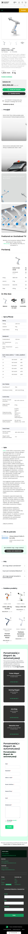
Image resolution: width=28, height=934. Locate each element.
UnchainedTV (18, 884)
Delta (4, 451)
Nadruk (23, 929)
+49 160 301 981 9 (14, 682)
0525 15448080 (4, 861)
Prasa (16, 881)
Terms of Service (17, 844)
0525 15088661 (5, 853)
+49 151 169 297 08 (14, 717)
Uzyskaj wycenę (15, 93)
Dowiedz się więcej (8, 104)
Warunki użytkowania (7, 929)
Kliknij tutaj (6, 244)
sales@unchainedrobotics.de (9, 855)
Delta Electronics (5, 48)
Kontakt (23, 10)
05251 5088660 (4, 868)
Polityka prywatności (16, 929)
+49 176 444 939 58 (14, 734)
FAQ (15, 879)
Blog (16, 883)
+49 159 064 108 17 (14, 698)
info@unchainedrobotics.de (8, 870)
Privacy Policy (7, 844)
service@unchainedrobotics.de (8, 863)
